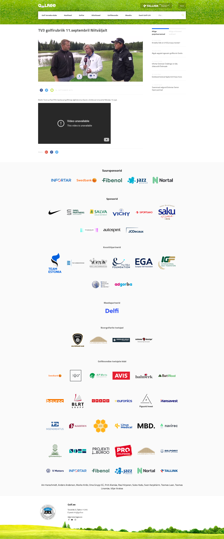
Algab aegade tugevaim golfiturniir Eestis (167, 53)
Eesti (182, 5)
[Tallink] (156, 5)
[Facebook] (69, 519)
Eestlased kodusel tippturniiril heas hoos (167, 77)
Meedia (128, 15)
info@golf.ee (78, 512)
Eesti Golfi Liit (145, 15)
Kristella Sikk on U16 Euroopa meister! (166, 42)
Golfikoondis (113, 15)
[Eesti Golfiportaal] (47, 6)
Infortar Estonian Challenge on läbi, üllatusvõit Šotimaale (165, 65)
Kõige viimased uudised (175, 32)
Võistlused (96, 15)
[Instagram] (75, 519)
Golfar (81, 15)
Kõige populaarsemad (158, 32)
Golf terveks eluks (49, 15)
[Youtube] (72, 519)
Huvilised (68, 15)
